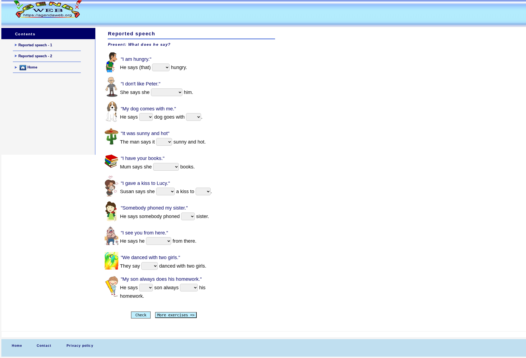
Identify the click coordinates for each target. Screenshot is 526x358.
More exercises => (176, 315)
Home (31, 67)
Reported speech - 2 (35, 56)
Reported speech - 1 (35, 45)
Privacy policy (80, 346)
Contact (44, 346)
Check (140, 315)
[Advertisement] (194, 12)
